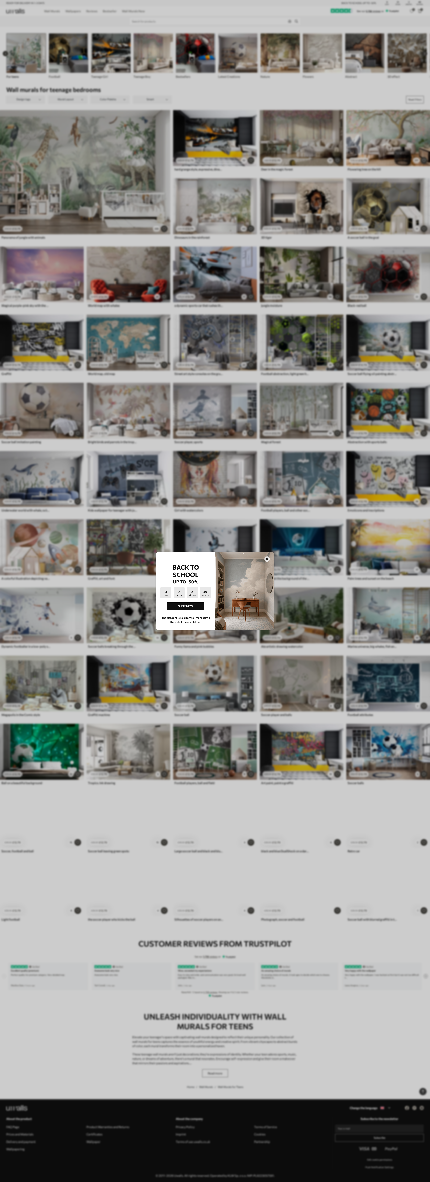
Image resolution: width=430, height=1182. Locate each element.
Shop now (185, 606)
